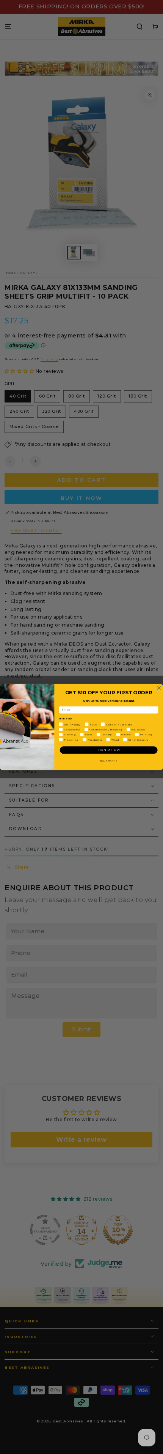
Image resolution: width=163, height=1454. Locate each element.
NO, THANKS (108, 761)
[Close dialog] (159, 688)
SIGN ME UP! (108, 750)
